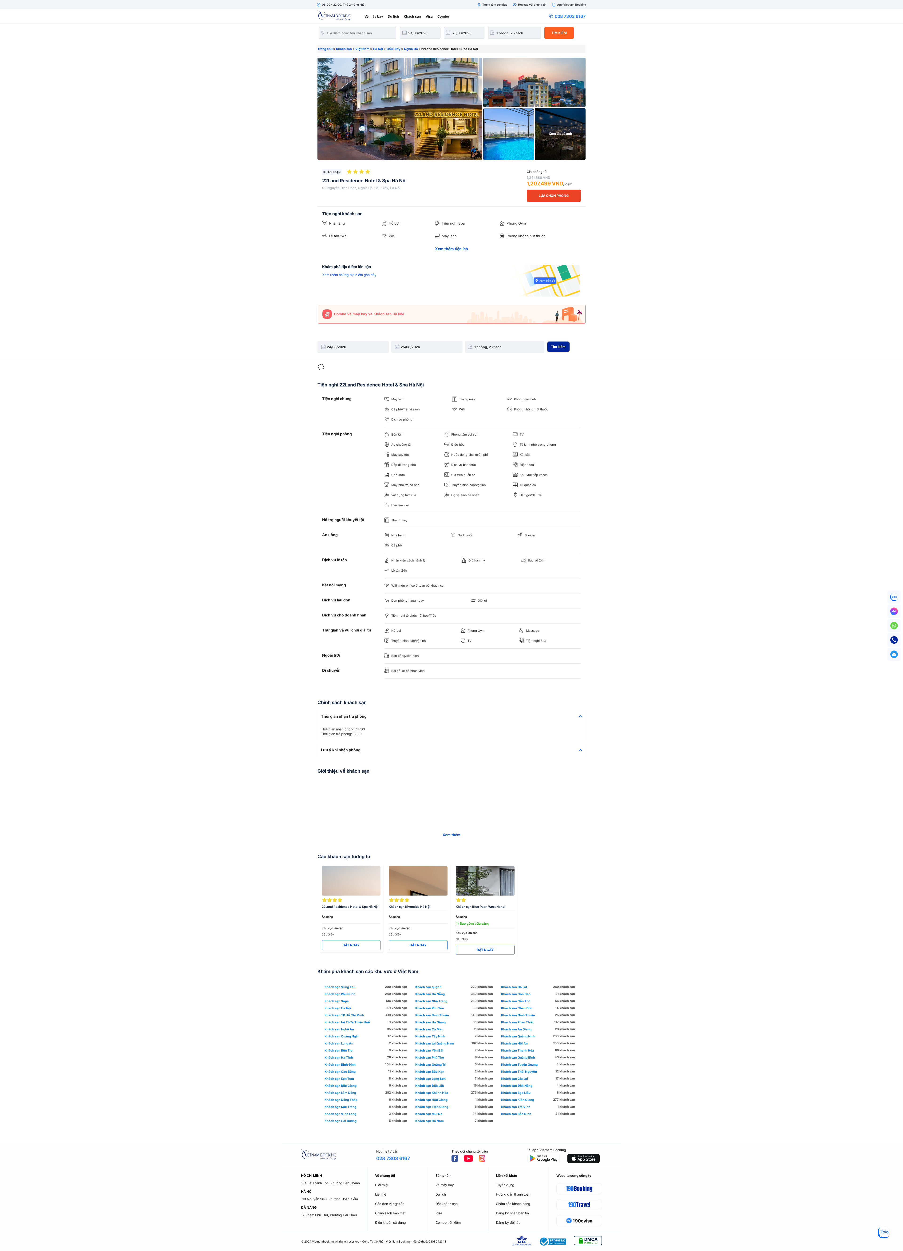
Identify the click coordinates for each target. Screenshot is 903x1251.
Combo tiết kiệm (448, 1222)
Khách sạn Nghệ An (339, 1029)
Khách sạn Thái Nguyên (519, 1071)
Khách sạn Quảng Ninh (518, 1036)
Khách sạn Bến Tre (338, 1050)
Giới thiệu (382, 1185)
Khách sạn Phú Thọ (429, 1057)
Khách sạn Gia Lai (514, 1078)
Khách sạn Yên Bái (429, 1050)
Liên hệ (380, 1194)
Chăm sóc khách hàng (513, 1204)
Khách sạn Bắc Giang (340, 1085)
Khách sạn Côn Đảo (516, 994)
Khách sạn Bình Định (340, 1064)
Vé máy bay (373, 16)
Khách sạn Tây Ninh (430, 1036)
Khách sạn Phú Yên (429, 1008)
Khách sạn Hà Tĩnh (339, 1057)
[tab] (451, 716)
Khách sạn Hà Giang (430, 1022)
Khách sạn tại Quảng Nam (434, 1043)
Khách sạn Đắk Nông (516, 1085)
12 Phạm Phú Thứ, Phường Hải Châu (329, 1215)
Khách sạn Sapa (337, 1001)
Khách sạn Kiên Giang (517, 1100)
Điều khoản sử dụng (390, 1222)
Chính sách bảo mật (390, 1213)
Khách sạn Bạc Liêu (516, 1093)
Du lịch (393, 16)
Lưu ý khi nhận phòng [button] (340, 750)
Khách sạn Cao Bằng (340, 1071)
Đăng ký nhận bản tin (512, 1213)
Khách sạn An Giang (516, 1029)
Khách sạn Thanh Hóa (517, 1050)
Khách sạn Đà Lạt (514, 987)
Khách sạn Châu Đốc (516, 1008)
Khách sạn (412, 16)
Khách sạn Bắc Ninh (516, 1114)
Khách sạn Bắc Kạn (429, 1071)
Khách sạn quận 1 (428, 987)
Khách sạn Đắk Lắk (429, 1085)
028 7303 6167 (570, 16)
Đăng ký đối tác (508, 1222)
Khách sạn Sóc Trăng (340, 1107)
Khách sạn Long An (339, 1043)
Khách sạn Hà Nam (429, 1121)
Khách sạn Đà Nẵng (430, 994)
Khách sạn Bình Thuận (432, 1015)
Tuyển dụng (505, 1185)
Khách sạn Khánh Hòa (431, 1093)
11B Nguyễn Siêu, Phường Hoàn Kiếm (329, 1199)
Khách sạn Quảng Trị (430, 1064)
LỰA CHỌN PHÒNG (554, 196)
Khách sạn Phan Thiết (517, 1022)
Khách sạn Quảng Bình (518, 1057)
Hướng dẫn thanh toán (513, 1194)
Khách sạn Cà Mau (429, 1029)
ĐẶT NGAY (351, 945)
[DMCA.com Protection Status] (588, 1241)
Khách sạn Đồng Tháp (341, 1100)
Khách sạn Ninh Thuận (518, 1015)
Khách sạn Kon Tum (339, 1078)
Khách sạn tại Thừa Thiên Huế (347, 1022)
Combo (443, 16)
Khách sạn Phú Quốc (340, 994)
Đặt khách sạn (447, 1204)
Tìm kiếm (559, 33)
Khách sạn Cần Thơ (515, 1001)
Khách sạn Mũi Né (428, 1114)
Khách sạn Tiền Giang (431, 1107)
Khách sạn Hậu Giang (431, 1100)
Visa (429, 16)
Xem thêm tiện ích (451, 248)
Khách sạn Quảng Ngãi (342, 1036)
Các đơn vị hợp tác (389, 1204)
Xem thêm (451, 835)
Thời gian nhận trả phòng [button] (344, 716)
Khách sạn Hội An (514, 1043)
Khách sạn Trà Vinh (515, 1107)
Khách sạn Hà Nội (338, 1008)
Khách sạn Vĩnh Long (340, 1114)
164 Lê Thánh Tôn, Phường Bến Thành (330, 1183)
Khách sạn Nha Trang (431, 1001)
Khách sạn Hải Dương (340, 1121)
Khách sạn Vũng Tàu (340, 987)
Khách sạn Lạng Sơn (430, 1078)
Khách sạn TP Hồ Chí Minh (344, 1015)
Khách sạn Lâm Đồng (340, 1093)
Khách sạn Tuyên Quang (519, 1064)
